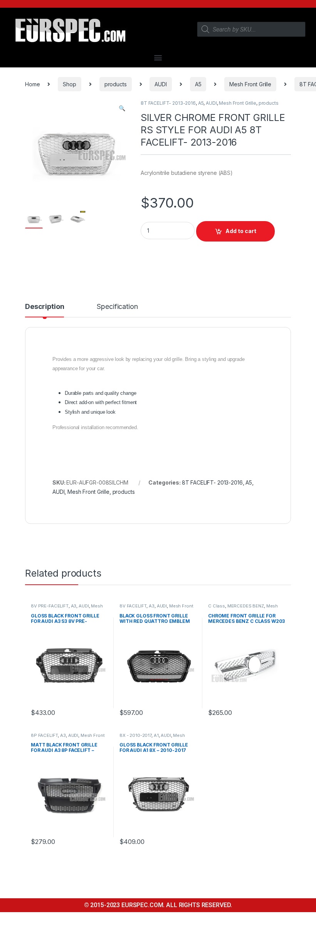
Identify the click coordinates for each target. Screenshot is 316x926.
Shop (69, 84)
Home (32, 84)
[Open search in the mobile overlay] (251, 29)
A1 (156, 735)
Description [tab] (44, 306)
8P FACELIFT (44, 735)
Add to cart (240, 231)
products (115, 84)
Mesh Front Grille (250, 84)
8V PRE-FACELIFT (50, 606)
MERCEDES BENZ (245, 606)
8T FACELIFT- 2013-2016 (168, 103)
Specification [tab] (117, 306)
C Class (216, 606)
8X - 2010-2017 (135, 735)
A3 (74, 606)
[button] (158, 57)
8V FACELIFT (132, 606)
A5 (198, 84)
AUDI (160, 84)
